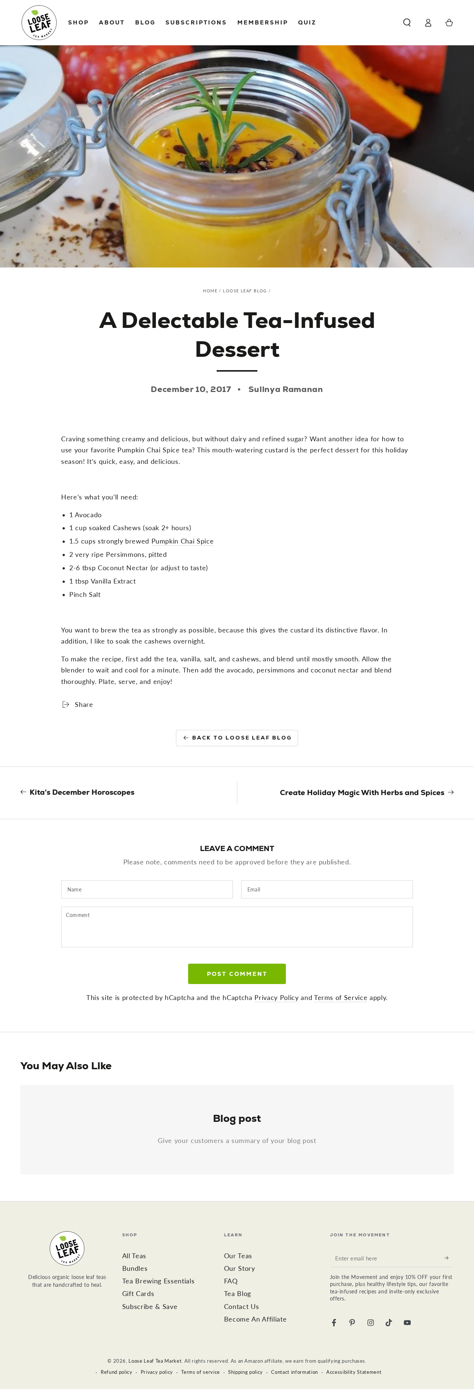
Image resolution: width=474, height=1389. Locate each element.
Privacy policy (157, 1372)
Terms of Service (341, 997)
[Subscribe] (449, 1258)
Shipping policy (245, 1372)
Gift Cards (138, 1293)
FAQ (231, 1281)
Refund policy (117, 1372)
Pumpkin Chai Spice (182, 541)
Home (210, 290)
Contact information (294, 1372)
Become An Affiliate (255, 1319)
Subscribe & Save (150, 1306)
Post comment (237, 973)
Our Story (239, 1268)
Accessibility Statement (353, 1372)
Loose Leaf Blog (245, 290)
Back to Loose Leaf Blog (242, 737)
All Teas (134, 1256)
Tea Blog (237, 1293)
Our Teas (238, 1256)
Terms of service (200, 1372)
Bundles (135, 1268)
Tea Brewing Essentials (158, 1281)
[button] (406, 22)
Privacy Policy (276, 997)
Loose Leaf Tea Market (154, 1361)
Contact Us (241, 1306)
